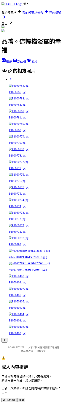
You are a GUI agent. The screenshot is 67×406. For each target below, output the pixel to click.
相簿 (9, 61)
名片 (34, 61)
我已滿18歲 (9, 400)
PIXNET (20, 347)
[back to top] (4, 340)
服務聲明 (41, 351)
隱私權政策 (27, 351)
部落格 (22, 61)
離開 (21, 400)
